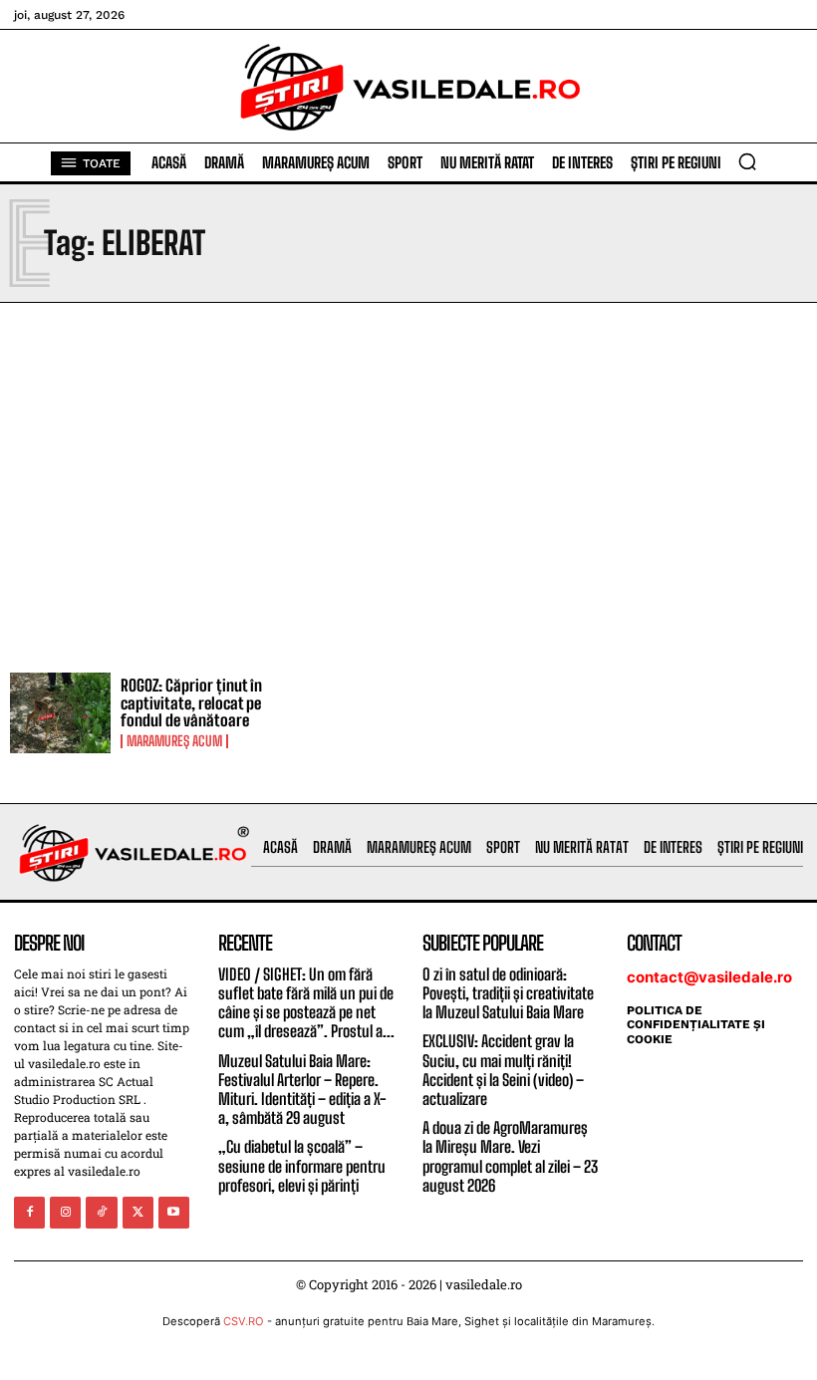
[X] (138, 1212)
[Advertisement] (408, 482)
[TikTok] (101, 1212)
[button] (747, 161)
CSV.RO (243, 1321)
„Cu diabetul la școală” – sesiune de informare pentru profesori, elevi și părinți (302, 1165)
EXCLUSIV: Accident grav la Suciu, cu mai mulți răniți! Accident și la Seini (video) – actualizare (503, 1069)
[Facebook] (29, 1212)
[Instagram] (65, 1212)
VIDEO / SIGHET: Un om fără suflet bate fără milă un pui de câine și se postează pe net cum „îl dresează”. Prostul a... (306, 1003)
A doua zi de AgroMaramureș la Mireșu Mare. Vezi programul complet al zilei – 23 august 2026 (510, 1156)
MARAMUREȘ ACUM (174, 741)
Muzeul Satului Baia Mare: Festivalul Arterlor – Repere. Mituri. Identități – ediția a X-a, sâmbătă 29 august (302, 1089)
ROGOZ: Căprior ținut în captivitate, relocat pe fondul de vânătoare (191, 702)
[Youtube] (173, 1212)
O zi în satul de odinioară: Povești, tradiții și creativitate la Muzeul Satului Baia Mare (508, 993)
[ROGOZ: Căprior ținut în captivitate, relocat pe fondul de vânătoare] (60, 713)
